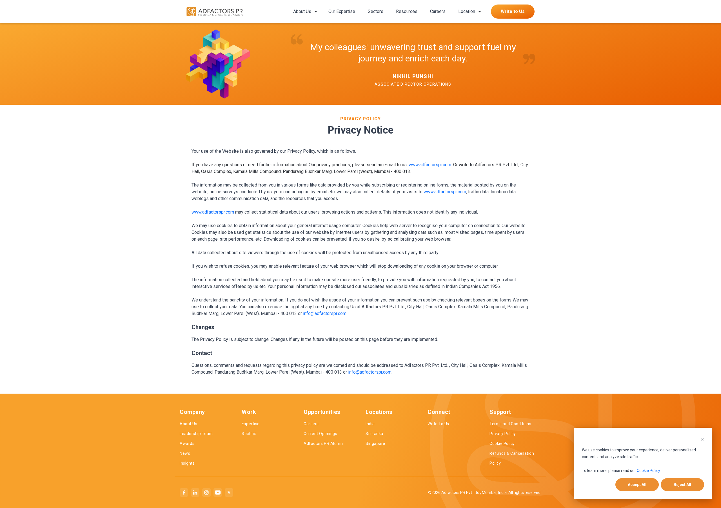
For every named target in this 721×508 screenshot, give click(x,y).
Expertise (251, 424)
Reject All (682, 484)
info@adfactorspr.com (369, 372)
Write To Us (438, 424)
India (370, 424)
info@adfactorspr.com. (325, 313)
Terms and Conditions (510, 424)
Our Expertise (341, 11)
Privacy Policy (502, 433)
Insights (187, 463)
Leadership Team (196, 433)
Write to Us (513, 11)
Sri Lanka (374, 433)
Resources (406, 11)
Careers (438, 11)
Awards (187, 443)
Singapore (375, 443)
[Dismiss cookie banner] (702, 439)
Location (466, 11)
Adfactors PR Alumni (324, 443)
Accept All (637, 484)
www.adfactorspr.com (430, 164)
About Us (302, 11)
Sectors (375, 11)
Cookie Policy (648, 470)
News (185, 453)
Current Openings (320, 433)
